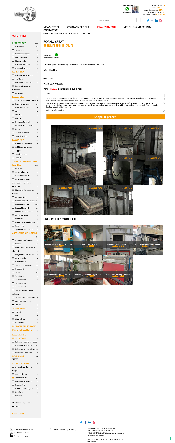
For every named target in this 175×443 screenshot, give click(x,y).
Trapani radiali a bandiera (25, 298)
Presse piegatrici (21, 215)
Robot (17, 129)
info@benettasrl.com (26, 430)
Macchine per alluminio (24, 381)
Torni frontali (20, 280)
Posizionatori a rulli (22, 122)
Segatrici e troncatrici (23, 265)
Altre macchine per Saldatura (26, 100)
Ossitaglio (19, 115)
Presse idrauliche (22, 204)
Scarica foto (96, 128)
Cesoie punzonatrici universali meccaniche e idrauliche (21, 183)
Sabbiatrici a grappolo (23, 147)
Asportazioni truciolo (24, 233)
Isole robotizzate (22, 108)
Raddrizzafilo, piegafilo (24, 388)
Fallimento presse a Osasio (26, 349)
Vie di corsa (19, 50)
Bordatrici (19, 168)
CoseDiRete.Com (103, 439)
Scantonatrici (20, 262)
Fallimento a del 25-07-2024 (26, 345)
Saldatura (18, 97)
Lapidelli (18, 396)
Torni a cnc (19, 276)
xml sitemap (92, 441)
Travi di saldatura (22, 136)
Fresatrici (19, 244)
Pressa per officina (22, 54)
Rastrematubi (20, 258)
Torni (17, 272)
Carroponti (19, 47)
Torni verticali (20, 287)
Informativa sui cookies (96, 436)
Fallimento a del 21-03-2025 (26, 342)
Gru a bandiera (21, 57)
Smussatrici (19, 226)
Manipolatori (20, 319)
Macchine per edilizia (23, 82)
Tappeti (18, 151)
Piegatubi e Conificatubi (24, 255)
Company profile (78, 27)
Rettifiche (19, 392)
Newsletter (51, 27)
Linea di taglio (20, 61)
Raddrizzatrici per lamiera (25, 222)
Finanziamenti (106, 27)
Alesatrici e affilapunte (24, 240)
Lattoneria (18, 72)
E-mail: (48, 94)
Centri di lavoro (21, 374)
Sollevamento (20, 308)
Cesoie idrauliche (22, 172)
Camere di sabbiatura (23, 143)
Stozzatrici (19, 269)
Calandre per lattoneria (24, 75)
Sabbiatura (18, 140)
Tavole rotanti (21, 154)
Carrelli (18, 312)
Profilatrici (19, 219)
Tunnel (18, 158)
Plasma (18, 118)
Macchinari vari (21, 378)
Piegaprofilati (20, 197)
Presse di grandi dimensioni (26, 201)
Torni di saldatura (22, 133)
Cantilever (19, 79)
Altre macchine (20, 363)
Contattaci (50, 30)
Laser (17, 111)
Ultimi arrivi (19, 36)
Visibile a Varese (53, 83)
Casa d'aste (18, 413)
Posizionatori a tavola (24, 125)
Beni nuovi (18, 356)
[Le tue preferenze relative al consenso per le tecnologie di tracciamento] (170, 438)
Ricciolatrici (19, 93)
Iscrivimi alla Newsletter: (55, 110)
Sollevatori (19, 323)
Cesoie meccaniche (22, 176)
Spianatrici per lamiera (24, 229)
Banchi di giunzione (22, 104)
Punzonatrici (20, 385)
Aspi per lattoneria (22, 68)
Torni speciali (20, 283)
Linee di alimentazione (24, 211)
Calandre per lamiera (23, 65)
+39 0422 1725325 (22, 436)
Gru (16, 315)
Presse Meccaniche (22, 208)
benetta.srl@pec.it (23, 433)
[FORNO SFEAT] (73, 155)
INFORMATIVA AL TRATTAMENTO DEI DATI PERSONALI (106, 434)
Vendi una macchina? (137, 27)
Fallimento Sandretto (23, 353)
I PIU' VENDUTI (19, 43)
